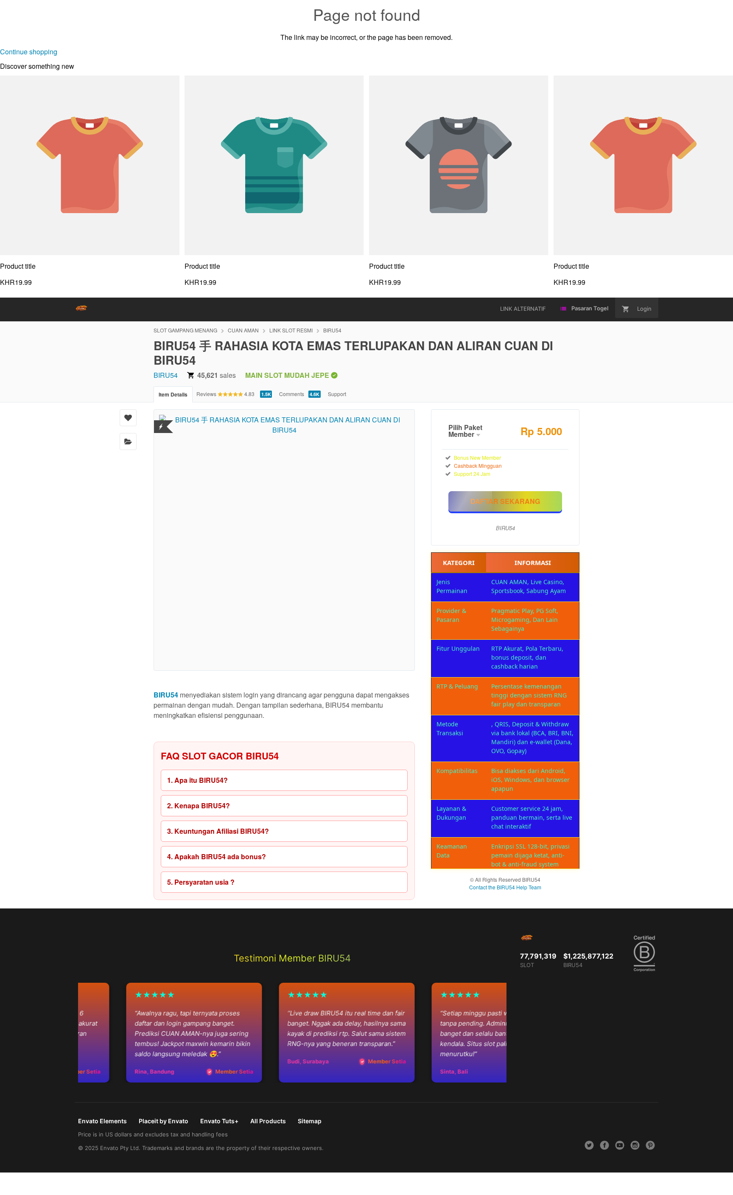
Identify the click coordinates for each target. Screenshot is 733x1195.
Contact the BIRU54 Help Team (505, 887)
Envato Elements (102, 1121)
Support (337, 393)
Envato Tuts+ (219, 1121)
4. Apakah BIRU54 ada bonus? (216, 856)
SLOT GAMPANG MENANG (185, 330)
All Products (268, 1121)
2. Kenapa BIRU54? (198, 805)
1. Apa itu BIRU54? (197, 780)
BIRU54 (332, 330)
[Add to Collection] (128, 441)
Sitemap (310, 1121)
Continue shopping (28, 51)
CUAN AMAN (243, 330)
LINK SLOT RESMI (291, 330)
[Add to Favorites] (128, 417)
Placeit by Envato (163, 1121)
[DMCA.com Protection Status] (161, 421)
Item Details (173, 394)
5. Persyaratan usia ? (201, 882)
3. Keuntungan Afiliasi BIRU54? (218, 831)
